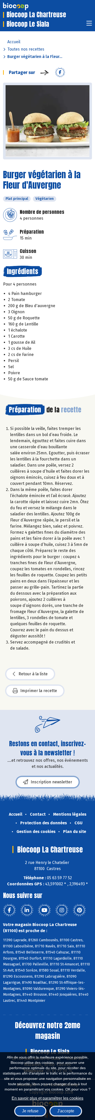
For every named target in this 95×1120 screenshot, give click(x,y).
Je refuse (30, 1111)
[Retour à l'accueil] (23, 6)
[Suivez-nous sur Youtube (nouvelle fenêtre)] (44, 910)
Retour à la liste (33, 673)
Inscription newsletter (51, 782)
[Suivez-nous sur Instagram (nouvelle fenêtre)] (61, 910)
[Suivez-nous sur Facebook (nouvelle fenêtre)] (9, 910)
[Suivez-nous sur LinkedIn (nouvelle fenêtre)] (27, 910)
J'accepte (65, 1111)
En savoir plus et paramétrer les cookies (47, 1098)
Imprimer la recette (38, 690)
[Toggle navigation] (89, 25)
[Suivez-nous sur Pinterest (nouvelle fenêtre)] (79, 910)
